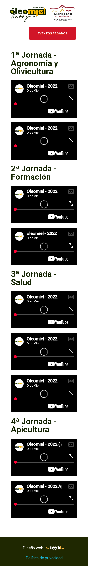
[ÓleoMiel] (44, 14)
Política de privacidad (44, 558)
